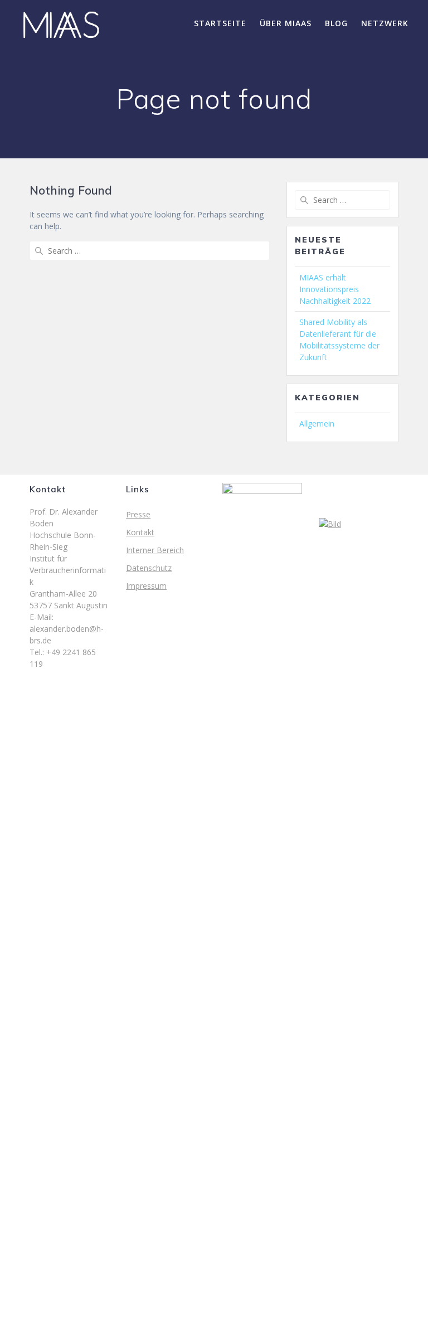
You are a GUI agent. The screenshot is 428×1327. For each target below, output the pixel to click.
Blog (336, 23)
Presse (138, 514)
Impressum (146, 585)
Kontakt (140, 532)
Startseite (220, 23)
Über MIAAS (286, 23)
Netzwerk (384, 23)
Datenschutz (149, 568)
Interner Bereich (155, 550)
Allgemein (316, 423)
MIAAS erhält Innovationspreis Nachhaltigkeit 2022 (335, 289)
